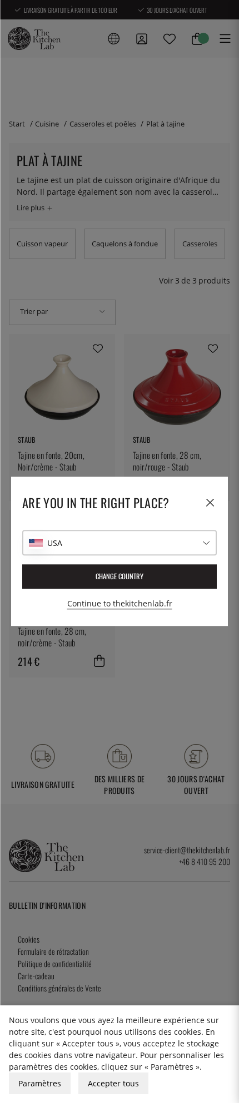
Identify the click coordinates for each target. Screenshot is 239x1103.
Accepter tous (113, 1083)
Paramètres (39, 1083)
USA (54, 543)
